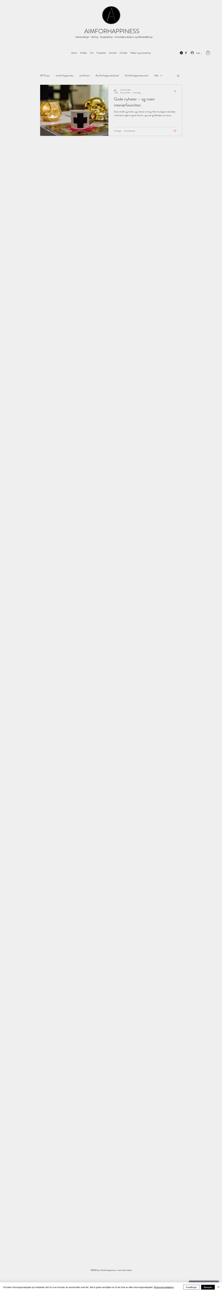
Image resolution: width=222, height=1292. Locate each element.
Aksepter (208, 1287)
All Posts (45, 75)
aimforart (84, 75)
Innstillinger (191, 1287)
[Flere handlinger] (176, 91)
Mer (156, 75)
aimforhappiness (64, 75)
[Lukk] (218, 1287)
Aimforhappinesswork (136, 75)
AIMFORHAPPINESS (111, 31)
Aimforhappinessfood (107, 75)
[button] (178, 76)
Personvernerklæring (164, 1287)
